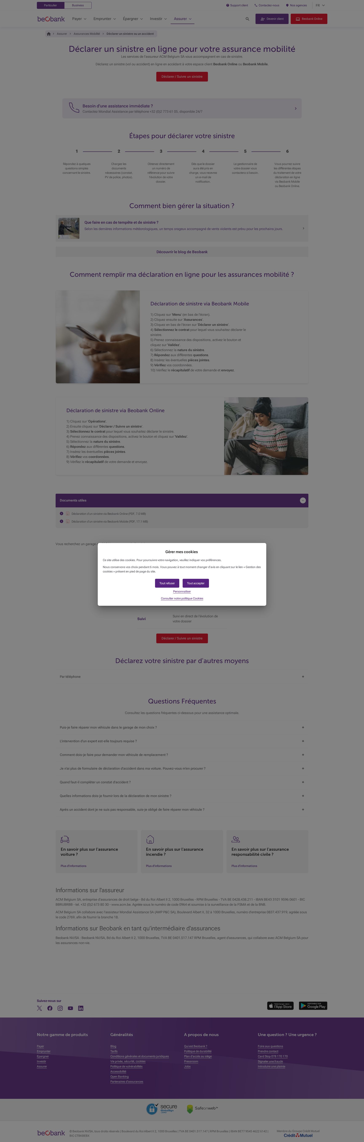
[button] (196, 583)
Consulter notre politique (182, 598)
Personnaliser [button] (182, 591)
